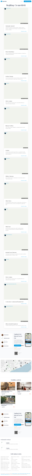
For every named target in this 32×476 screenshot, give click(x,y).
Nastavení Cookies (7, 474)
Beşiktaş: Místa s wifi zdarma (5, 456)
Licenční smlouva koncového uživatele (22, 473)
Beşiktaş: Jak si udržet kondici (5, 463)
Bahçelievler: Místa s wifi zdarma (26, 466)
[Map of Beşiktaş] (16, 366)
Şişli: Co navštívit (13, 460)
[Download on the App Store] (21, 345)
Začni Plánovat (17, 345)
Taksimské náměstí (10, 26)
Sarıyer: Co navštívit (24, 463)
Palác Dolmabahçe (10, 51)
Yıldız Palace (8, 201)
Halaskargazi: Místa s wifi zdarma (26, 467)
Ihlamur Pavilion (9, 125)
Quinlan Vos (22, 321)
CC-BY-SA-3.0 (26, 98)
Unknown (23, 274)
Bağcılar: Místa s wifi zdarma (26, 464)
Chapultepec (22, 23)
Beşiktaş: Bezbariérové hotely (5, 462)
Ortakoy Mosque (9, 76)
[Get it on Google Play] (23, 345)
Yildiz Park (8, 226)
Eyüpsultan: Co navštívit (14, 466)
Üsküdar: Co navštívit (14, 459)
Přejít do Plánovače (27, 1)
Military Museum (10, 176)
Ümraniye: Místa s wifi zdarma (15, 467)
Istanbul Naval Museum (11, 252)
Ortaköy (7, 150)
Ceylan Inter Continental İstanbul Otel (14, 301)
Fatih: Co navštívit (13, 464)
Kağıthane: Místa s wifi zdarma (15, 463)
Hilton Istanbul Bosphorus (12, 324)
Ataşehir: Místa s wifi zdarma (26, 459)
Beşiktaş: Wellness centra (4, 466)
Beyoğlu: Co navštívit (14, 462)
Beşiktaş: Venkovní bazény (4, 464)
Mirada (23, 173)
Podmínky (16, 473)
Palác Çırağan (9, 101)
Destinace (13, 473)
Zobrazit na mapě (23, 31)
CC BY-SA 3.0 (26, 173)
